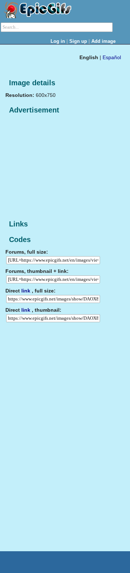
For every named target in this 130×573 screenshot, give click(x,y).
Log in (58, 41)
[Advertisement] (59, 167)
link (25, 291)
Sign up (78, 41)
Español (112, 57)
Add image (103, 41)
